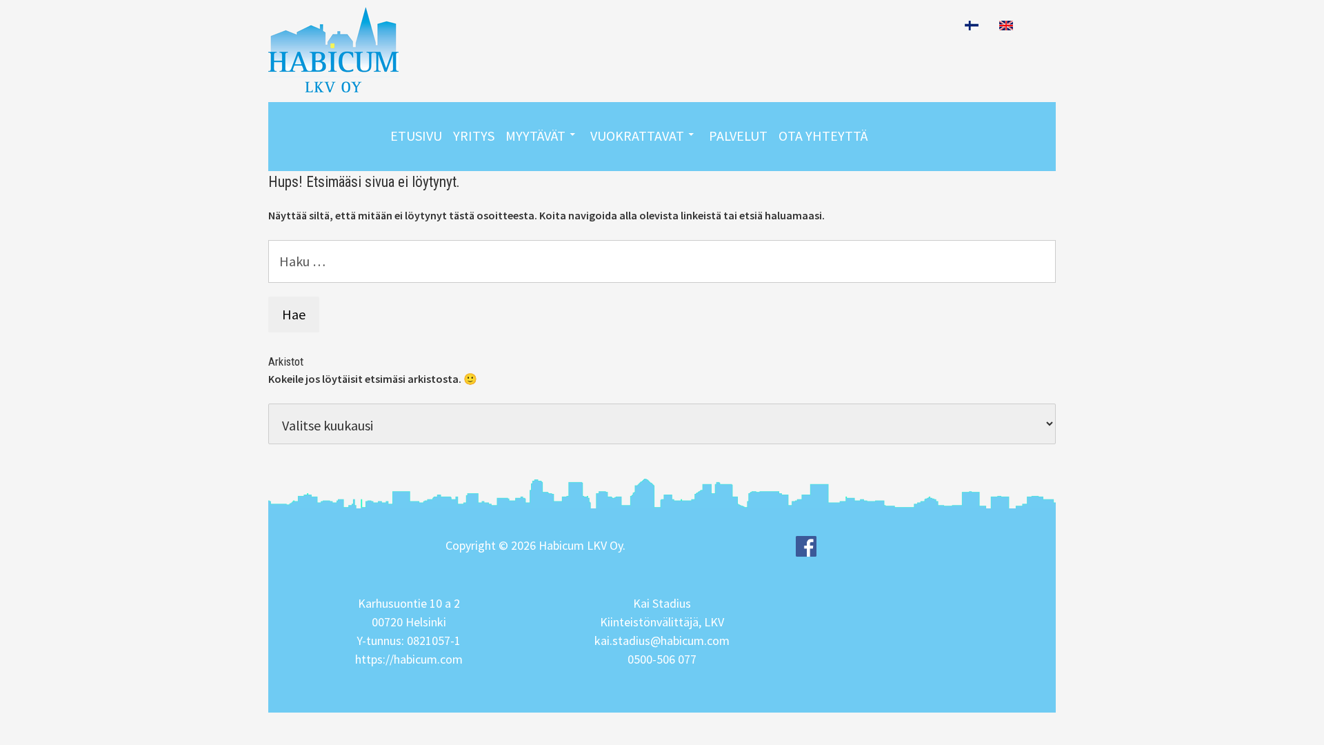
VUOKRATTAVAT (637, 135)
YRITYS (473, 135)
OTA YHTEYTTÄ (823, 135)
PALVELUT (738, 135)
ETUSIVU (416, 135)
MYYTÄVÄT (535, 135)
